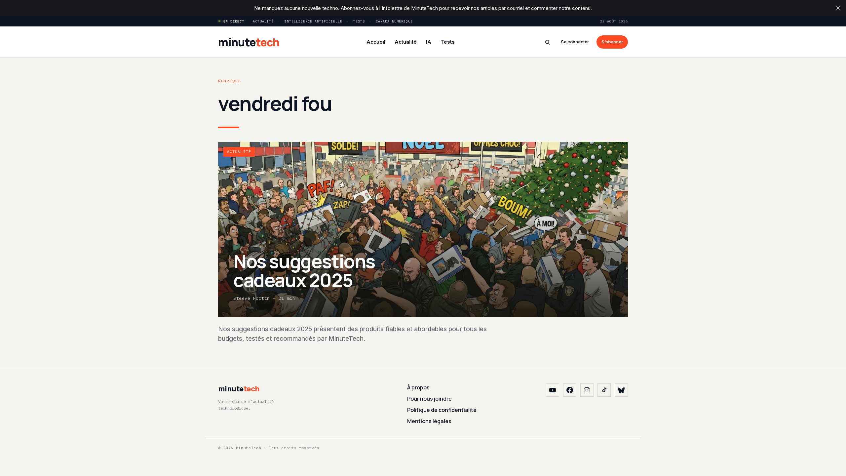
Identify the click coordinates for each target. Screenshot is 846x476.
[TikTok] (604, 390)
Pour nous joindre (429, 398)
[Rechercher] (547, 42)
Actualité (263, 21)
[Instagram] (587, 390)
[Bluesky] (621, 390)
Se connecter (575, 41)
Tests (359, 21)
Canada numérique (394, 21)
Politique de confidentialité (442, 410)
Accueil (375, 42)
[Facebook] (569, 390)
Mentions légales (429, 421)
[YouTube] (552, 390)
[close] (838, 8)
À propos (418, 387)
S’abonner (612, 41)
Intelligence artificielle (313, 21)
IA (428, 42)
